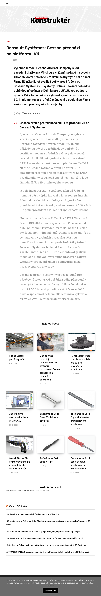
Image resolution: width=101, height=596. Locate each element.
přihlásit (46, 491)
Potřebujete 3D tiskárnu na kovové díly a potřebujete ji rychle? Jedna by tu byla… (44, 531)
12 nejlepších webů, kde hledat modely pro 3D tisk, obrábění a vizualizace (80, 362)
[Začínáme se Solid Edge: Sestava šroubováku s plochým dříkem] (81, 444)
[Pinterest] (4, 89)
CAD (8, 42)
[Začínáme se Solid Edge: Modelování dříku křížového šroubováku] (81, 400)
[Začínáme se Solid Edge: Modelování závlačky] (50, 400)
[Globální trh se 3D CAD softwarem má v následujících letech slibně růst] (19, 444)
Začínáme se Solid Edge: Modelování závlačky (49, 417)
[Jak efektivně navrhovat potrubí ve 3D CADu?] (19, 400)
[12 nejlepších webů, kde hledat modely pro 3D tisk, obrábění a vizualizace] (81, 342)
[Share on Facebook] (4, 75)
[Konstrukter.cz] (50, 19)
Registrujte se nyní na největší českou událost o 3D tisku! (32, 514)
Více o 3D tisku (18, 506)
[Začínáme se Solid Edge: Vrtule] (50, 444)
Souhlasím (50, 590)
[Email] (4, 103)
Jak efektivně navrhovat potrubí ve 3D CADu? (18, 417)
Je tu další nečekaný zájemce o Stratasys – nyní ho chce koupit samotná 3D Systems (46, 545)
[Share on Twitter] (4, 82)
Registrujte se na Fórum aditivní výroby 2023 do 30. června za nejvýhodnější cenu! (44, 538)
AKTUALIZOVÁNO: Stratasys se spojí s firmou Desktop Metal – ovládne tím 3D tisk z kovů (47, 552)
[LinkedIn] (4, 96)
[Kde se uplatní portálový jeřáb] (19, 342)
